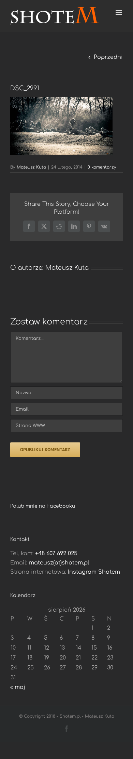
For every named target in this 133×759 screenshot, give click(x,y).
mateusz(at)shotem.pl (59, 563)
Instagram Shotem (94, 572)
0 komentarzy (102, 167)
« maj (17, 687)
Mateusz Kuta (31, 167)
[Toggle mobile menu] (119, 12)
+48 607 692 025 (56, 553)
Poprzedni (108, 57)
